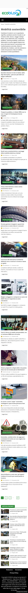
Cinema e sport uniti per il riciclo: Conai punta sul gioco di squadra (18, 556)
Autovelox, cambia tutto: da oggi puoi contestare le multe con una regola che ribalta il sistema (13, 439)
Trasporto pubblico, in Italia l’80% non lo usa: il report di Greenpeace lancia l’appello (13, 114)
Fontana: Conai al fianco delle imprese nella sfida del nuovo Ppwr (17, 525)
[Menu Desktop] (2, 20)
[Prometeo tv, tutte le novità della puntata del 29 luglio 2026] (5, 511)
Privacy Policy (14, 573)
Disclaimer (18, 570)
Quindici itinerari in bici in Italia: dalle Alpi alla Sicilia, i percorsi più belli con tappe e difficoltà (13, 74)
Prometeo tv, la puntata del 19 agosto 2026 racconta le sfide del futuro (18, 541)
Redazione (9, 570)
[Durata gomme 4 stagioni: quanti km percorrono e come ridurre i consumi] (14, 214)
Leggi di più (4, 89)
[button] (26, 20)
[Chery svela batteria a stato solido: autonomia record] (14, 177)
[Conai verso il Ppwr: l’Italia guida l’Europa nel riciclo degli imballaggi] (5, 533)
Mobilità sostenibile (7, 68)
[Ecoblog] (11, 12)
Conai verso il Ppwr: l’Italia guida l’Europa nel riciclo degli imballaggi (18, 533)
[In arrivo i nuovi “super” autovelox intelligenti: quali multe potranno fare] (14, 391)
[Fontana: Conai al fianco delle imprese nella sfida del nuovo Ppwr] (5, 525)
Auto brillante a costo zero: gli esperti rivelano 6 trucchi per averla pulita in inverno (12, 476)
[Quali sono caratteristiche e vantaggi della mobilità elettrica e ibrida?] (14, 141)
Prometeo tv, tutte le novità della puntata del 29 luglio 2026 (18, 510)
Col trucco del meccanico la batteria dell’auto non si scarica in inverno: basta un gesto (13, 261)
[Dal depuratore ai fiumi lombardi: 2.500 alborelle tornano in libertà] (5, 563)
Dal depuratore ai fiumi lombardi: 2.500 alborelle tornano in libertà (18, 562)
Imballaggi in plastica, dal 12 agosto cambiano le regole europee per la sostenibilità (17, 549)
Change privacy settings (22, 591)
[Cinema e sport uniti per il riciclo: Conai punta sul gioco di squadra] (5, 557)
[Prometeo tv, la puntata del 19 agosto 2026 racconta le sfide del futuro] (5, 541)
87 (18, 498)
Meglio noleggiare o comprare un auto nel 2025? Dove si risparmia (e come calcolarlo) (14, 299)
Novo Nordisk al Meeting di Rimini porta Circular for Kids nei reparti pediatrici (18, 518)
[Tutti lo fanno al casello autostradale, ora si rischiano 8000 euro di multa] (14, 322)
